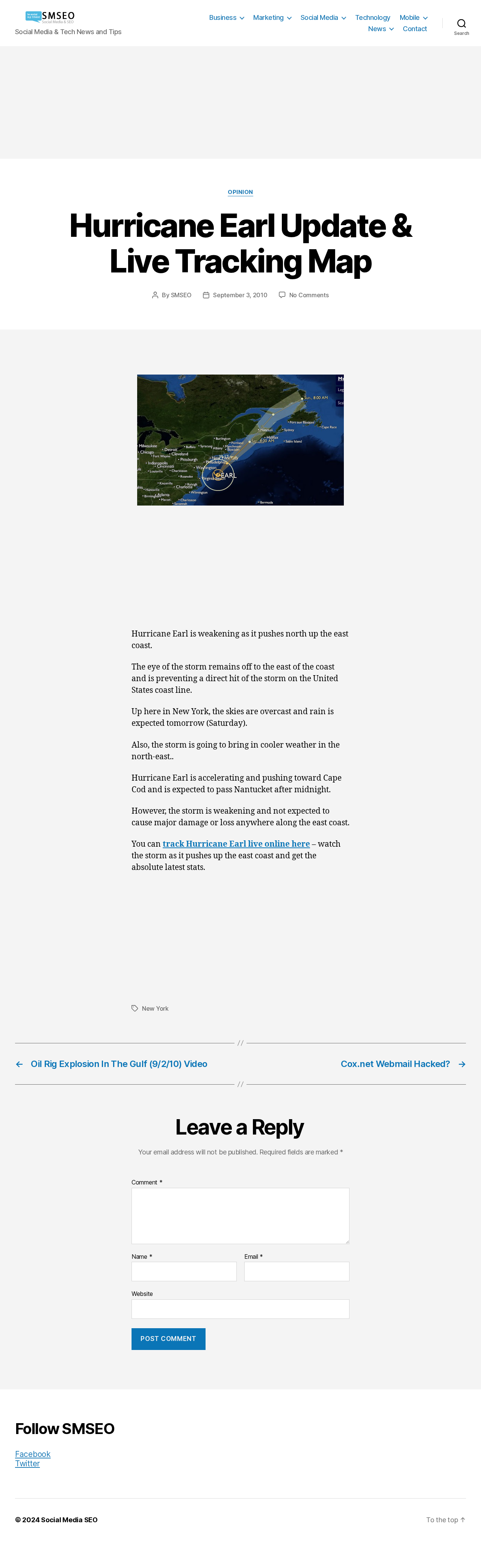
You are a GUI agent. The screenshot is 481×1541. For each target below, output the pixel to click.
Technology (372, 17)
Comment (147, 1182)
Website (142, 1293)
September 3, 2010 (240, 295)
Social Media (319, 17)
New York (155, 1008)
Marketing (268, 17)
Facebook (33, 1454)
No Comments (309, 295)
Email (253, 1257)
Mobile (410, 17)
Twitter (27, 1463)
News (377, 29)
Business (222, 17)
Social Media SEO (69, 1520)
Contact (415, 29)
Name (142, 1257)
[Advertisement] (240, 102)
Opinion (240, 192)
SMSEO (181, 295)
